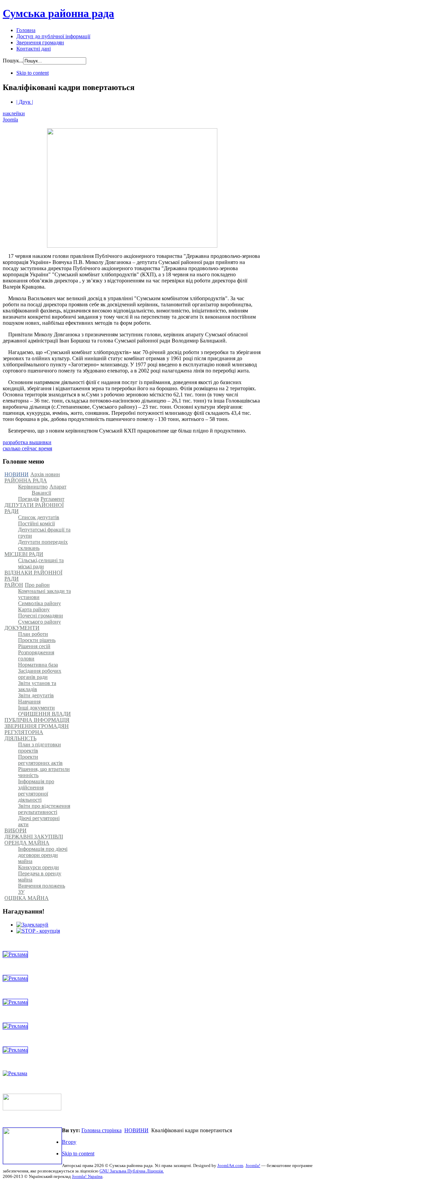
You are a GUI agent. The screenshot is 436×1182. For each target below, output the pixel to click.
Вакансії (41, 493)
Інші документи (36, 708)
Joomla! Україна (87, 1176)
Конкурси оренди (38, 867)
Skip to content (32, 73)
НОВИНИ (16, 474)
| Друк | (24, 102)
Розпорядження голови (36, 655)
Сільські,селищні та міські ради (41, 563)
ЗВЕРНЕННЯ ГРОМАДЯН (36, 726)
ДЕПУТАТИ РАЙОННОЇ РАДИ (34, 508)
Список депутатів (38, 517)
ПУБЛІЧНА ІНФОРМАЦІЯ (36, 720)
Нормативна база (38, 665)
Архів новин (45, 474)
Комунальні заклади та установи (44, 594)
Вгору (69, 1142)
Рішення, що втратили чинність (44, 772)
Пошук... (13, 60)
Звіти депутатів (36, 695)
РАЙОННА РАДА (25, 480)
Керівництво (33, 487)
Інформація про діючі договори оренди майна (42, 855)
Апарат (57, 487)
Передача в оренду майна (39, 876)
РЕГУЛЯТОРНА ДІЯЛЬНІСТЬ (23, 735)
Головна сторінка (101, 1130)
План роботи (33, 634)
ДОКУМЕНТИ (22, 628)
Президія (28, 499)
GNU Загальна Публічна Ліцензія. (131, 1170)
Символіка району (39, 603)
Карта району (34, 609)
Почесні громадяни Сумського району (40, 619)
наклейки (14, 113)
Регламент (52, 499)
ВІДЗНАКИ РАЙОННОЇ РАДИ (33, 576)
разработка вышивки (27, 442)
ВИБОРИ (15, 830)
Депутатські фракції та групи (44, 533)
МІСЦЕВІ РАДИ (23, 554)
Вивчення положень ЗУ (41, 889)
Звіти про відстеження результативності (44, 809)
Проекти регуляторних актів (40, 760)
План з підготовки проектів (39, 748)
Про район (37, 585)
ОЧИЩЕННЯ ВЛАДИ (44, 714)
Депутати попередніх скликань (43, 545)
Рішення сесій (34, 646)
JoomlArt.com (230, 1165)
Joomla (10, 119)
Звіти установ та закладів (37, 686)
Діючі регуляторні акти (39, 821)
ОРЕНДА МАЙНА (26, 843)
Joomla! (253, 1165)
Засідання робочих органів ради (39, 674)
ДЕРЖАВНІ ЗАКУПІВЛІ (33, 837)
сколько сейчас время (27, 448)
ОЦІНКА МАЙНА (26, 898)
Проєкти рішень (37, 640)
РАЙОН (13, 585)
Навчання (29, 701)
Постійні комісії (36, 523)
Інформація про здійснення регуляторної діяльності (36, 790)
